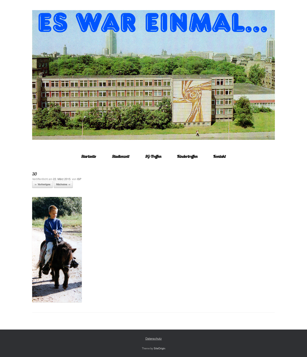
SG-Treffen (153, 156)
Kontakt (219, 156)
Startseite (88, 156)
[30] (57, 301)
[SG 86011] (153, 75)
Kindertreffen (187, 156)
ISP (79, 179)
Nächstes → (63, 184)
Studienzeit (120, 156)
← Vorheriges (42, 184)
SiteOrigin (159, 348)
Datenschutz (153, 338)
